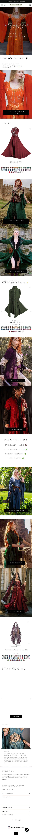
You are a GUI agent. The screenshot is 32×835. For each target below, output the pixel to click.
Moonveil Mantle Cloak (16, 649)
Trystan (16, 320)
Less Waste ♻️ (16, 458)
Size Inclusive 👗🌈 (16, 449)
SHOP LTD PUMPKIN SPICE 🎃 (16, 36)
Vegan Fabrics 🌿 (16, 454)
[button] (2, 5)
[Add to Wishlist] (30, 128)
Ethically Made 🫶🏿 (16, 445)
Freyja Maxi (16, 161)
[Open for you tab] (27, 830)
